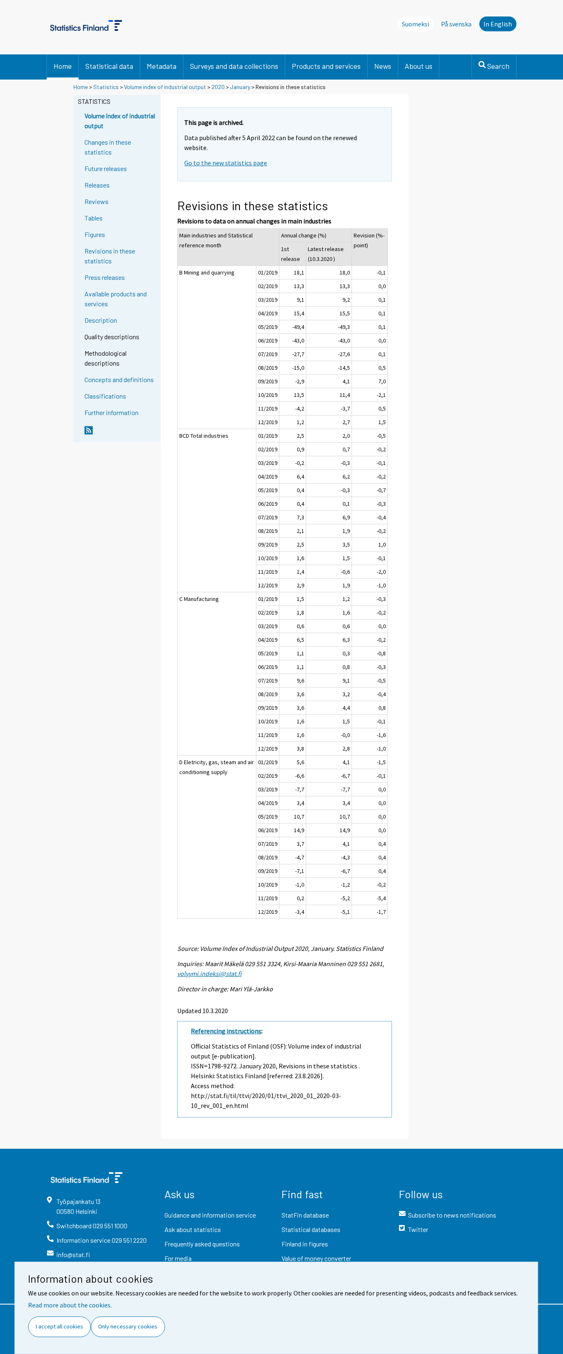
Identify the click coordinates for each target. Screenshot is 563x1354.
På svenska (456, 24)
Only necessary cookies (127, 1326)
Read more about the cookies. (70, 1305)
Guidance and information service (210, 1215)
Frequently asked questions (202, 1244)
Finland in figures (305, 1244)
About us (418, 65)
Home (63, 65)
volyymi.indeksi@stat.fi (209, 973)
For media (178, 1258)
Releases (97, 185)
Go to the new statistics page (225, 163)
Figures (94, 234)
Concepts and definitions (119, 379)
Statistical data (109, 65)
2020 (218, 86)
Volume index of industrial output (165, 86)
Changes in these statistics (107, 147)
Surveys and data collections (234, 65)
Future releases (105, 168)
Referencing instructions (226, 1031)
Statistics (106, 86)
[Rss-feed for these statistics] (120, 433)
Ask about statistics (192, 1229)
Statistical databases (311, 1229)
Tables (93, 218)
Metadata (161, 65)
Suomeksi (415, 24)
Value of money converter (316, 1258)
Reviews (96, 201)
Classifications (105, 396)
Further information (111, 412)
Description (100, 320)
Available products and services (115, 298)
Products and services (326, 65)
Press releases (104, 277)
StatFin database (305, 1215)
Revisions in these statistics (109, 256)
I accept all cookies (59, 1326)
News (382, 65)
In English (497, 24)
